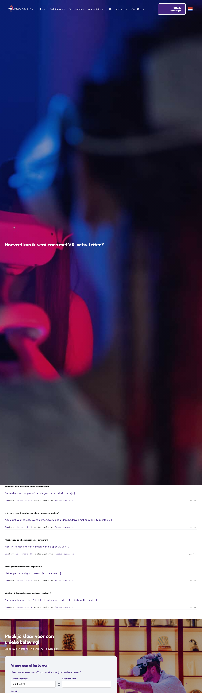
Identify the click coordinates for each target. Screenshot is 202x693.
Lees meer (193, 500)
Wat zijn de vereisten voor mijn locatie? (24, 566)
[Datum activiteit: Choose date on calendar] (58, 684)
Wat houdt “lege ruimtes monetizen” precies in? (28, 593)
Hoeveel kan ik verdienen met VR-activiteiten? (27, 486)
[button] (172, 9)
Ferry (11, 500)
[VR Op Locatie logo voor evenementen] (20, 6)
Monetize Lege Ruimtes (43, 500)
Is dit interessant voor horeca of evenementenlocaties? (32, 513)
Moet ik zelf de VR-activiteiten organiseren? (26, 539)
